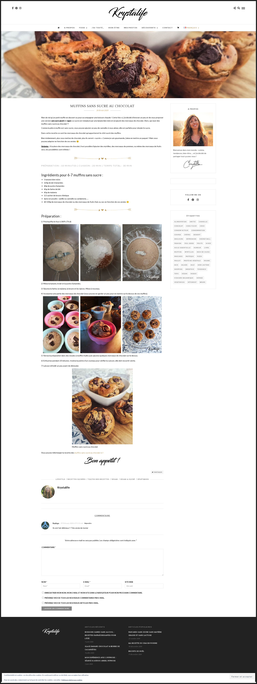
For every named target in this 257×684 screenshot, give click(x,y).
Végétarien (143, 479)
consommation (198, 230)
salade (184, 265)
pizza (199, 256)
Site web (129, 582)
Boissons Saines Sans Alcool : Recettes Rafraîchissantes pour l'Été (100, 635)
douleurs (178, 239)
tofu (176, 273)
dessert (197, 234)
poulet (177, 260)
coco (202, 226)
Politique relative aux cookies (71, 680)
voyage (200, 278)
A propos (69, 28)
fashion (177, 243)
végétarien (179, 282)
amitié (193, 221)
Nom (44, 582)
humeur (197, 247)
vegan (184, 273)
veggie (194, 273)
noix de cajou (203, 252)
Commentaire (48, 547)
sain (176, 265)
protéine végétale (192, 260)
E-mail (86, 582)
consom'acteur (181, 230)
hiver (208, 243)
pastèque (190, 256)
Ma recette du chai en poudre (142, 643)
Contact (167, 28)
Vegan (115, 479)
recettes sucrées (77, 479)
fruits (200, 243)
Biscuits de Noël (136, 651)
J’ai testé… (98, 28)
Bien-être (114, 28)
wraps (202, 282)
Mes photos (130, 28)
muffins (178, 252)
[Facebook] (188, 199)
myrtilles (189, 252)
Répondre (87, 523)
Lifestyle (60, 479)
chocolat (178, 226)
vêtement (192, 282)
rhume (207, 260)
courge (177, 234)
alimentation (180, 221)
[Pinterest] (16, 8)
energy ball (205, 239)
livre (206, 247)
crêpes (187, 234)
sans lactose (203, 265)
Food (82, 28)
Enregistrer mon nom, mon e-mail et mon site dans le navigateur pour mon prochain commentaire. (93, 593)
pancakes (178, 256)
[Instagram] (20, 8)
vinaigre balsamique (183, 278)
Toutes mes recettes (98, 479)
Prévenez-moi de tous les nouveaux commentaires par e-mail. (75, 598)
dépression (191, 239)
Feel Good (189, 243)
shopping (178, 269)
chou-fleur (191, 226)
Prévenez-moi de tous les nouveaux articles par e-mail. (72, 603)
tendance (201, 269)
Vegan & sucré (127, 479)
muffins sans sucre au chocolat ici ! (89, 453)
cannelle (203, 221)
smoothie (190, 269)
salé (193, 265)
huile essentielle (182, 247)
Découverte (149, 28)
